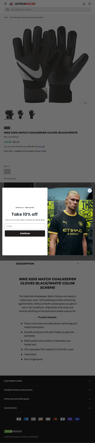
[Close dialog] (90, 191)
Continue (25, 233)
